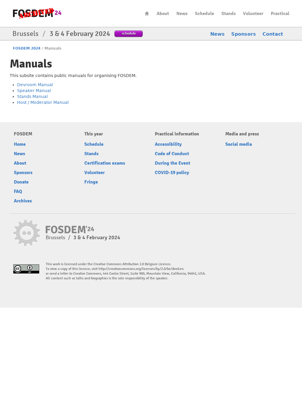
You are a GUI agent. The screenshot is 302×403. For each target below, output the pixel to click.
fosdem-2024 (37, 13)
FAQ (18, 191)
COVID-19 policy (172, 173)
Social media (238, 144)
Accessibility (168, 144)
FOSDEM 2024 (26, 48)
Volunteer (253, 14)
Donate (21, 182)
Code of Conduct (172, 154)
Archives (23, 201)
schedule (129, 33)
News (182, 14)
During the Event (172, 163)
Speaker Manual (34, 90)
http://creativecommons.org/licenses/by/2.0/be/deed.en (141, 269)
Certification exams (104, 163)
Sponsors (243, 34)
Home (147, 13)
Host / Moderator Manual (43, 102)
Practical (280, 14)
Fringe (91, 182)
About (163, 14)
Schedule (204, 14)
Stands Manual (32, 96)
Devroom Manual (35, 84)
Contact (272, 34)
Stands (228, 14)
